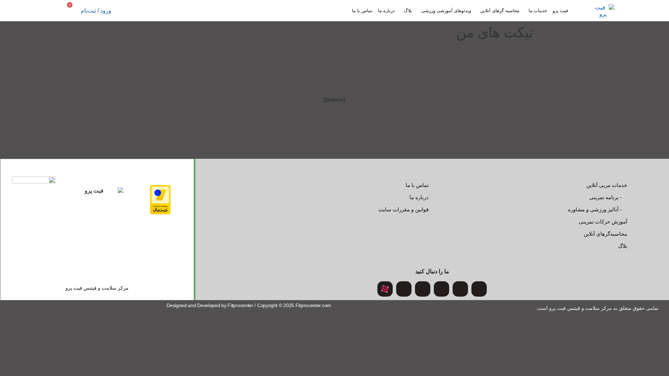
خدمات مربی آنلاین (606, 185)
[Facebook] (441, 289)
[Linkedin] (404, 289)
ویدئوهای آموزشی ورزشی (446, 10)
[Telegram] (422, 289)
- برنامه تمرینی (605, 197)
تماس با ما (362, 10)
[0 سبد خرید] (74, 10)
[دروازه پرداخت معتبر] (160, 213)
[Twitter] (460, 289)
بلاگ (408, 10)
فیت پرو (560, 10)
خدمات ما (538, 10)
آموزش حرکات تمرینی (603, 222)
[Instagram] (479, 289)
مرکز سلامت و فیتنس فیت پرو (97, 288)
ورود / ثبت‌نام (96, 11)
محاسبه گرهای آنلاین (500, 10)
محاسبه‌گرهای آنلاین (605, 234)
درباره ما (386, 10)
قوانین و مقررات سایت (403, 209)
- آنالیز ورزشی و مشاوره (595, 209)
